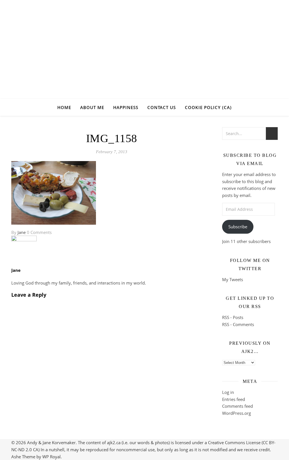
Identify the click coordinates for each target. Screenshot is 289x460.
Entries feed (233, 399)
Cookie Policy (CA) (208, 107)
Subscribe (237, 226)
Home (64, 107)
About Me (92, 107)
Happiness (125, 107)
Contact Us (161, 107)
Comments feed (237, 406)
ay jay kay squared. (144, 44)
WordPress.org (236, 413)
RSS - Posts (232, 317)
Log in (228, 392)
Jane (21, 232)
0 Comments (39, 232)
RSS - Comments (238, 324)
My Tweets (232, 279)
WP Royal (51, 456)
